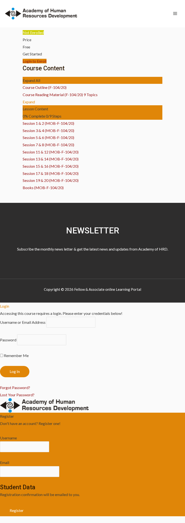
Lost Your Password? (17, 394)
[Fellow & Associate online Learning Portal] (41, 14)
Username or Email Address (23, 322)
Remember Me (16, 355)
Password (8, 340)
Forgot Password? (15, 387)
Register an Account (16, 430)
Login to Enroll (34, 61)
